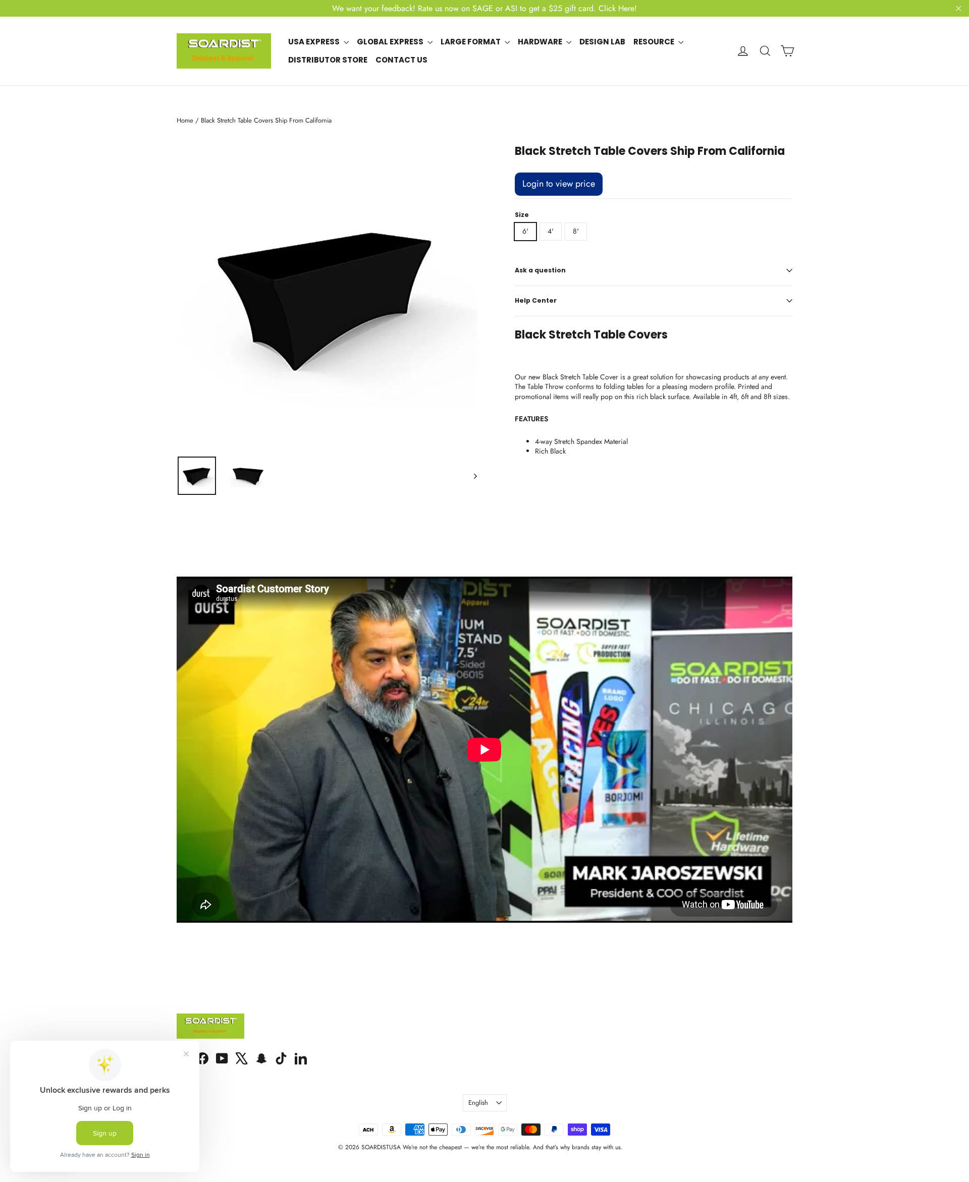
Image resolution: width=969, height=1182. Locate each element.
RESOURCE (654, 41)
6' (525, 231)
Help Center (536, 300)
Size (522, 214)
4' (551, 231)
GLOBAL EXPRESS (391, 41)
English (478, 1102)
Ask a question (540, 270)
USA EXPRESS (314, 41)
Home (185, 120)
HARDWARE (541, 41)
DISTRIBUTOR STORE (327, 59)
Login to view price (558, 183)
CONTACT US (401, 59)
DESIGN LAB (602, 41)
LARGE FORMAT (471, 41)
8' (576, 231)
